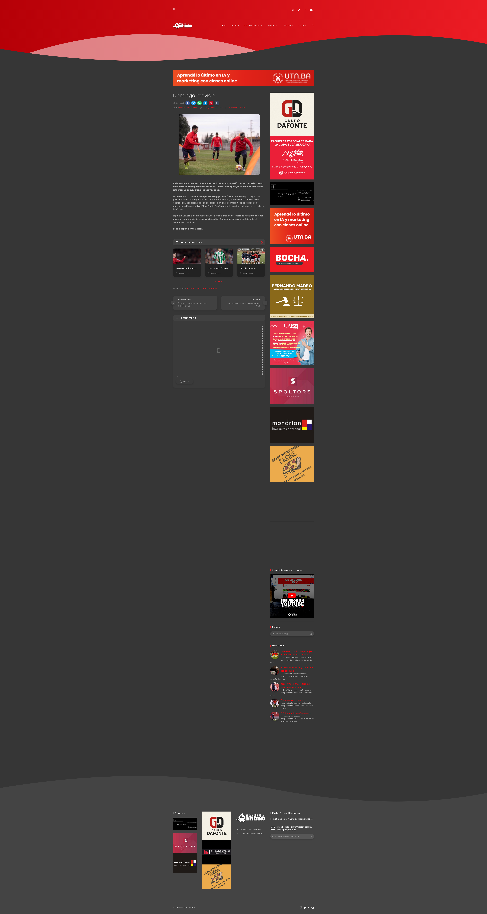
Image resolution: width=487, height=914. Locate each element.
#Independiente (210, 288)
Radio (301, 25)
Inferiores (287, 25)
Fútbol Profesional (252, 25)
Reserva (271, 25)
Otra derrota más (216, 268)
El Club (234, 25)
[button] (187, 103)
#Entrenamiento (194, 288)
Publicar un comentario (237, 108)
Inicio (223, 25)
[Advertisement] (292, 500)
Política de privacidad (251, 829)
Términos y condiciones (252, 833)
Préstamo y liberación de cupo (296, 713)
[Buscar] (312, 25)
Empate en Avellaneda (292, 700)
